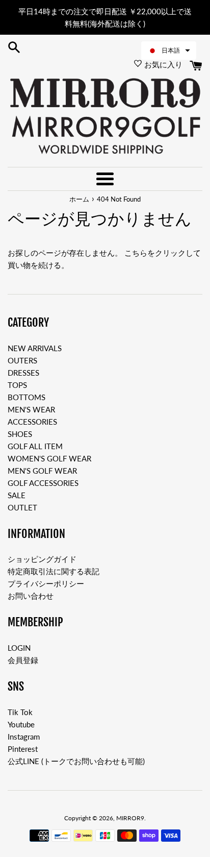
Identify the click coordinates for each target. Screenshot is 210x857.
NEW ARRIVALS (35, 348)
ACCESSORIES (32, 421)
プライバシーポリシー (46, 583)
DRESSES (23, 372)
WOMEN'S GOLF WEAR (49, 458)
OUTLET (22, 507)
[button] (168, 50)
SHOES (20, 433)
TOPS (17, 384)
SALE (16, 495)
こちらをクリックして (162, 252)
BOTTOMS (26, 397)
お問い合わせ (31, 595)
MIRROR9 (130, 818)
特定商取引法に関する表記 (53, 571)
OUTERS (22, 360)
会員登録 (23, 660)
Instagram (24, 736)
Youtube (21, 724)
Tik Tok (20, 712)
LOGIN (19, 647)
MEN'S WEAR (31, 409)
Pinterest (23, 748)
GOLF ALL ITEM (35, 446)
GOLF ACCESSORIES (43, 482)
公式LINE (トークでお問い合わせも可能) (76, 761)
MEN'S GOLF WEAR (42, 470)
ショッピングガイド (42, 559)
